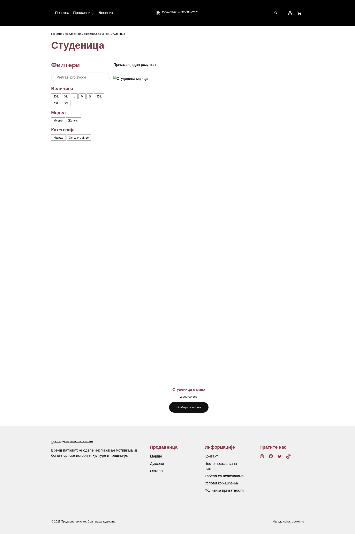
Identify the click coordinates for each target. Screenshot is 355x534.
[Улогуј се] (290, 12)
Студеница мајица (188, 389)
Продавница (73, 33)
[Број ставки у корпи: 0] (299, 12)
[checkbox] (56, 96)
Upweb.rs (298, 521)
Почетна (56, 33)
